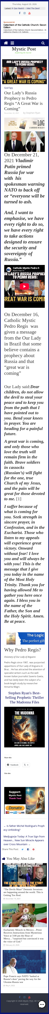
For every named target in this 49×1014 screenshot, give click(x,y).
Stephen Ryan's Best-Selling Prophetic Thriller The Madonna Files (24, 697)
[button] (42, 1005)
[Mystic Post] (6, 43)
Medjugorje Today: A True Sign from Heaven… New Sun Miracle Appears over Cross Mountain (24, 840)
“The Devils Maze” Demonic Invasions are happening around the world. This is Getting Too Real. (23, 892)
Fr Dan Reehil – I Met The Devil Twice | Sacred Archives (26, 9)
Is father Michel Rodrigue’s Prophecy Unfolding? (24, 827)
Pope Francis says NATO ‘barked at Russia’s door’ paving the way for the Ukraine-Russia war (22, 979)
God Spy (8, 87)
